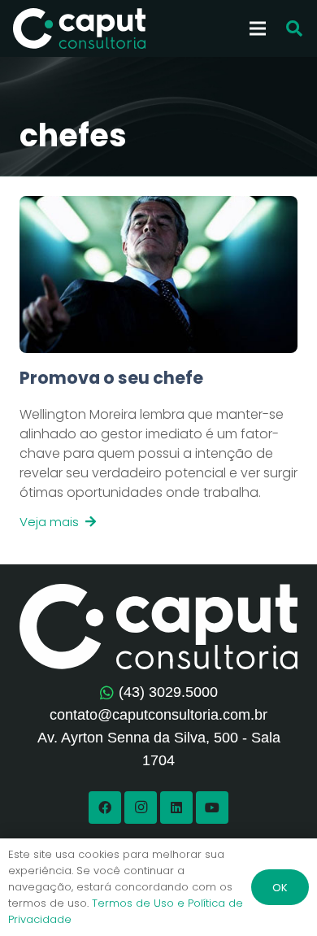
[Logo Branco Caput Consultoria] (79, 28)
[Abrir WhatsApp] (276, 895)
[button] (294, 28)
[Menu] (257, 28)
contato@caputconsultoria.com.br (158, 715)
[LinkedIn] (176, 807)
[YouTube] (212, 807)
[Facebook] (105, 807)
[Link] (158, 449)
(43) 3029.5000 (168, 692)
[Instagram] (140, 807)
